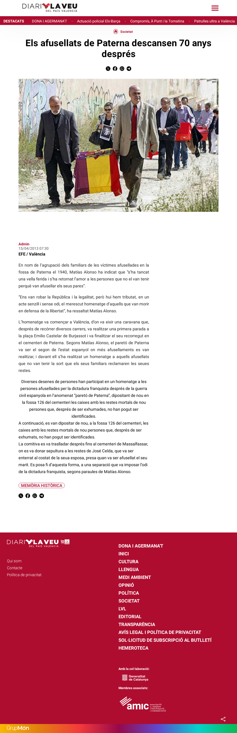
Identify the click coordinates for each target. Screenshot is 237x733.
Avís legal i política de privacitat (159, 632)
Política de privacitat (24, 574)
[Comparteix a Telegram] (129, 70)
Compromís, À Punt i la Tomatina (157, 21)
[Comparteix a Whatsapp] (122, 70)
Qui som (14, 561)
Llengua (128, 569)
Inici (123, 554)
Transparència (136, 624)
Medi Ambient (134, 577)
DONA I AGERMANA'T (49, 21)
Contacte (14, 568)
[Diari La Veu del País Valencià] (40, 14)
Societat (126, 31)
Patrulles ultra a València (214, 21)
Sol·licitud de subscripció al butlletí (165, 640)
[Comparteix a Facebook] (115, 70)
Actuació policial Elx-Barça (98, 21)
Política (128, 593)
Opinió (126, 585)
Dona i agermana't (140, 546)
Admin (24, 244)
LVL (122, 608)
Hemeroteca (133, 648)
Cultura (128, 561)
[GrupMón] (118, 728)
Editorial (129, 616)
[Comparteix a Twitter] (108, 70)
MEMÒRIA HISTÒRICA (41, 485)
